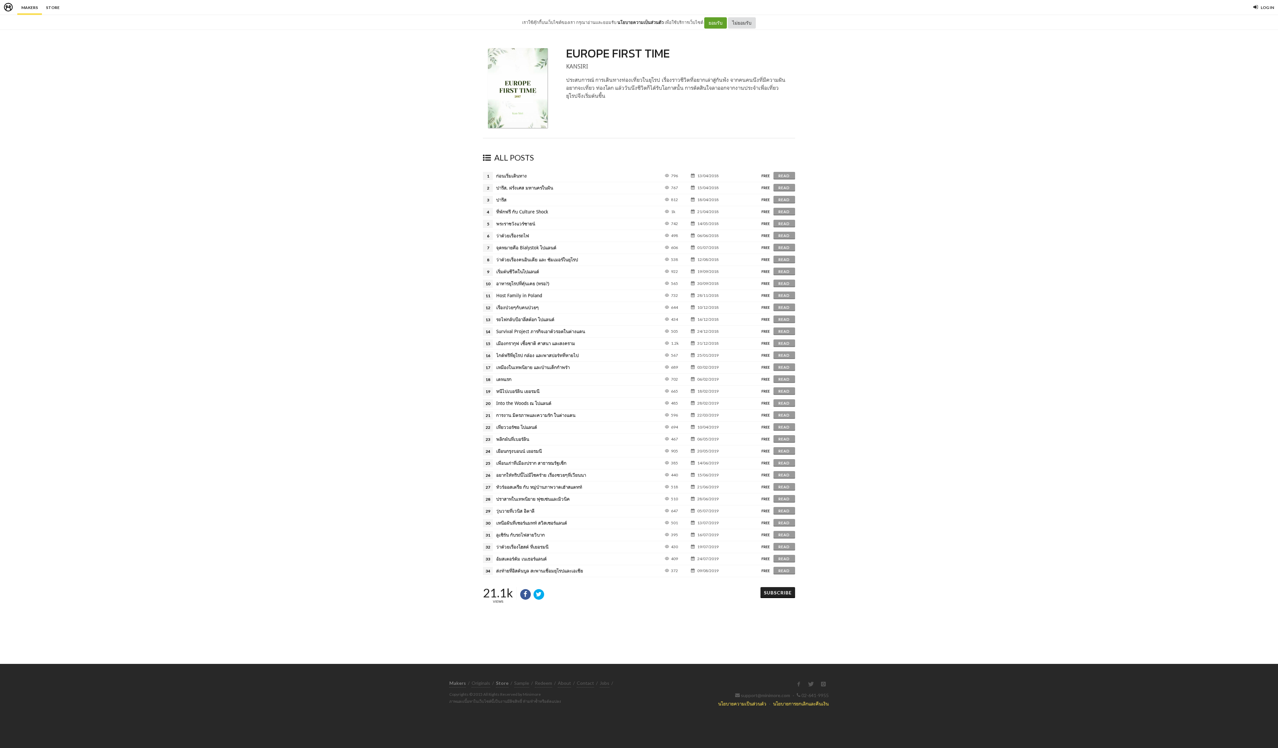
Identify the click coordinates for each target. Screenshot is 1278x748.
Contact (585, 683)
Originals (481, 683)
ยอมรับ (716, 23)
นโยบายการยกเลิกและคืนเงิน (801, 703)
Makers (29, 7)
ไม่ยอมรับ (741, 23)
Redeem (543, 683)
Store (53, 7)
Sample (521, 683)
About (564, 683)
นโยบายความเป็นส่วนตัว (640, 22)
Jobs (604, 683)
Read (784, 176)
